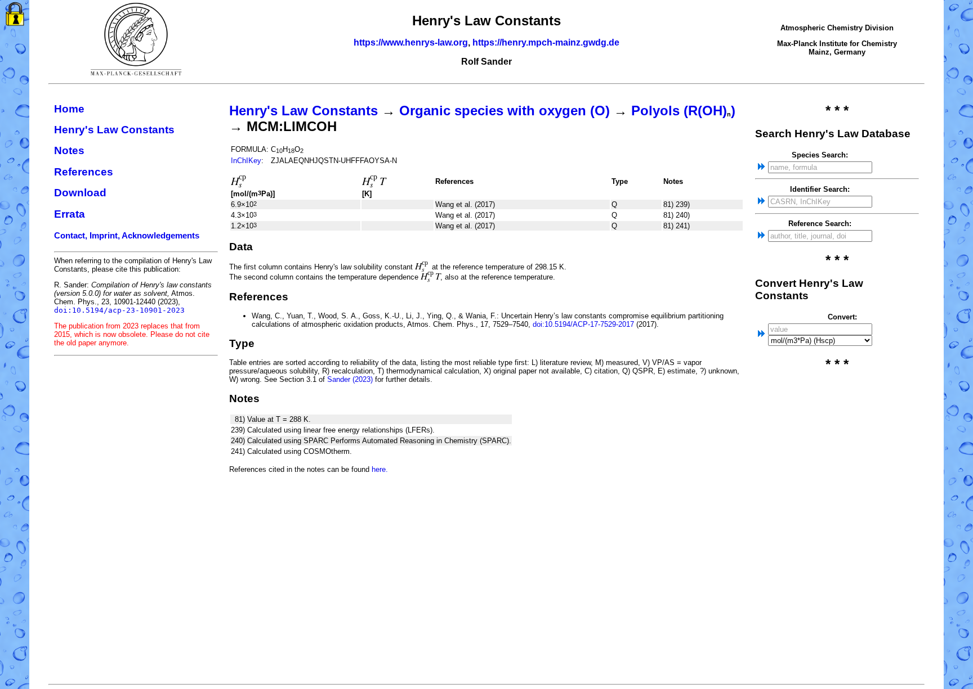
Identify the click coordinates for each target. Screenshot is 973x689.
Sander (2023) (350, 379)
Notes (69, 150)
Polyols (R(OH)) (683, 110)
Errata (69, 214)
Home (69, 109)
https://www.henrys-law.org (411, 42)
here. (380, 469)
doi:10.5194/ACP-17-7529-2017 (583, 324)
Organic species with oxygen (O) (504, 110)
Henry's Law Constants (114, 130)
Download (80, 193)
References (83, 172)
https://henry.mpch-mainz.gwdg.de (545, 42)
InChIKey (246, 160)
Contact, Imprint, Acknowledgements (126, 235)
